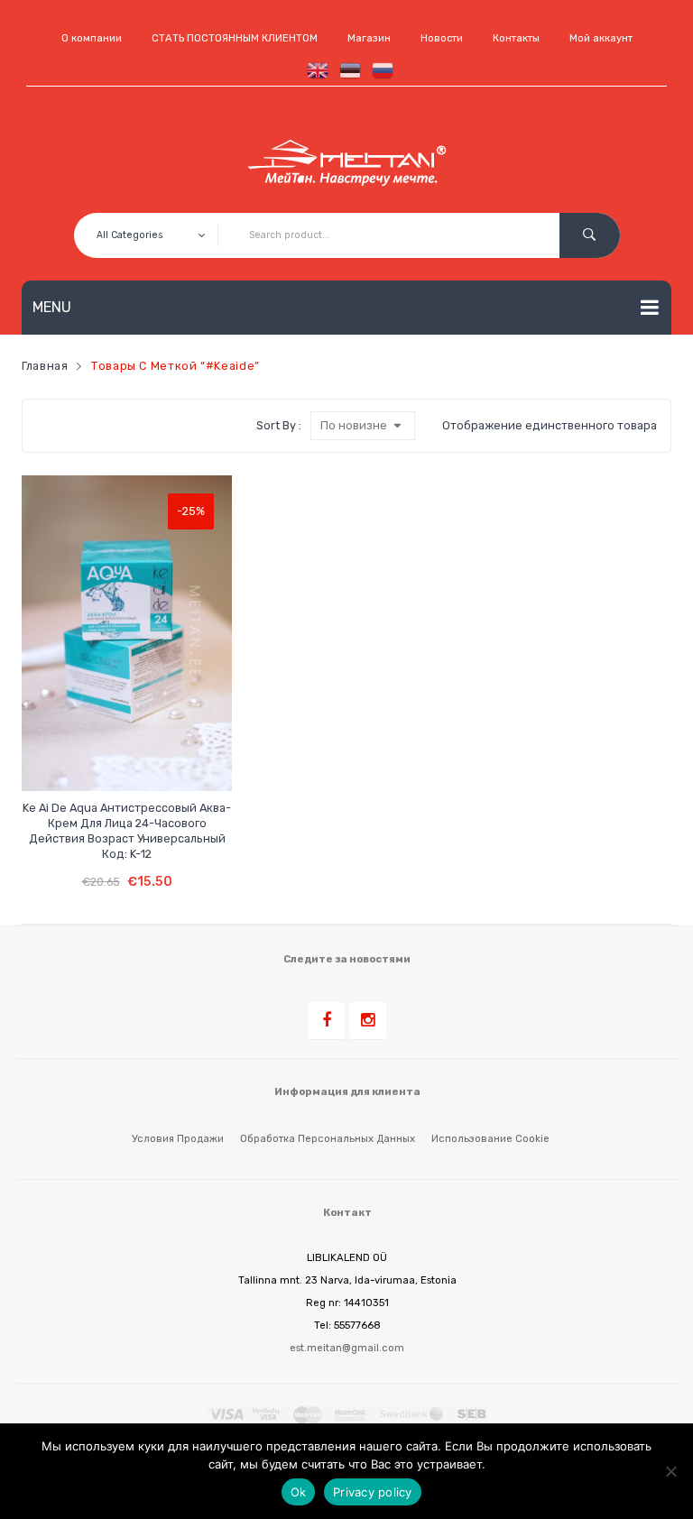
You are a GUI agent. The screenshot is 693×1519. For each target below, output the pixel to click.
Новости (441, 38)
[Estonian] (346, 70)
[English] (314, 70)
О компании (91, 38)
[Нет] (670, 1471)
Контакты (516, 38)
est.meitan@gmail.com (347, 1347)
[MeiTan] (347, 163)
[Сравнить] (111, 762)
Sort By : (278, 425)
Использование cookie (490, 1138)
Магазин (369, 38)
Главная (45, 366)
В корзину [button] (126, 868)
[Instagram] (367, 1020)
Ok (299, 1492)
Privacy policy (372, 1492)
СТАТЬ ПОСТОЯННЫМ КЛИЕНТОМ (235, 38)
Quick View (146, 762)
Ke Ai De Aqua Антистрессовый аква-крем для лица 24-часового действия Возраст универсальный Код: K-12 (127, 831)
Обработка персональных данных (327, 1138)
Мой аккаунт (601, 38)
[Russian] (379, 70)
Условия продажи (178, 1138)
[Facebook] (326, 1020)
